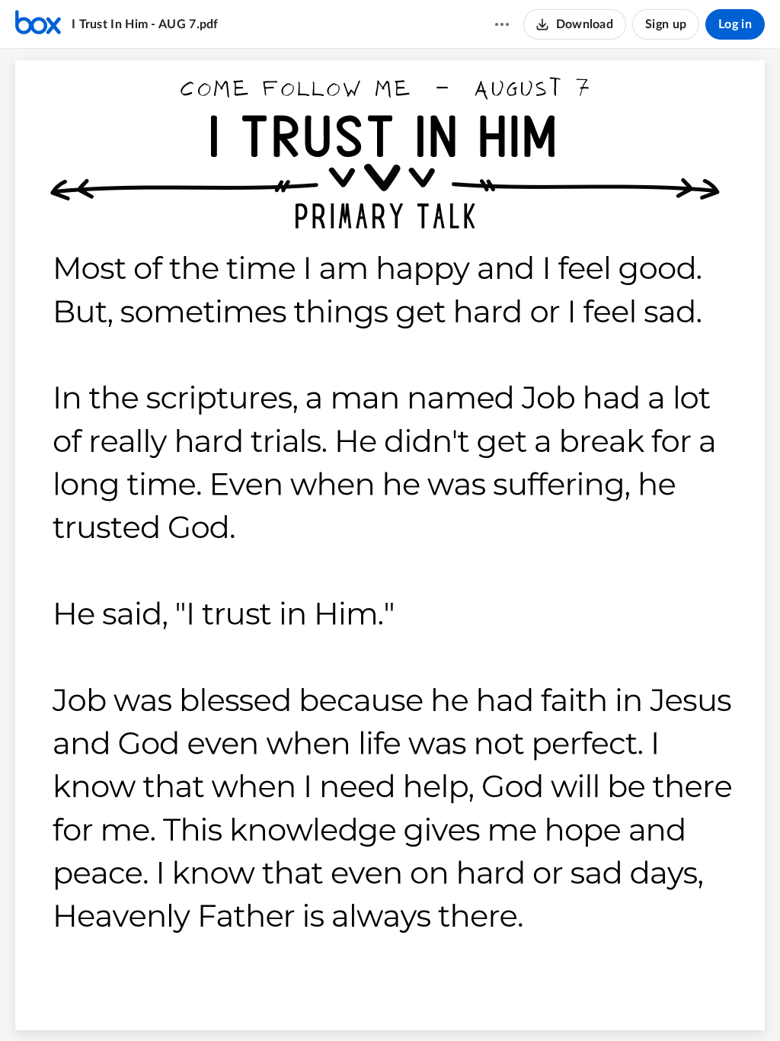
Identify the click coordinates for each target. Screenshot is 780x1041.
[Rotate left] (445, 1003)
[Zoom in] (415, 1004)
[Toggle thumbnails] (305, 1003)
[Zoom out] (363, 1004)
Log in (735, 24)
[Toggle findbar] (333, 1003)
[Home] (38, 24)
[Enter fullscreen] (474, 1003)
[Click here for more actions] (502, 24)
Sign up (665, 24)
